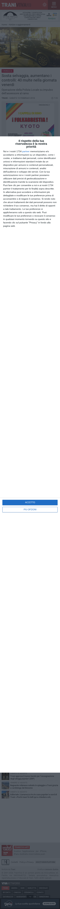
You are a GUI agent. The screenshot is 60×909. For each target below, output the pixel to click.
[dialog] (30, 454)
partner (26, 151)
